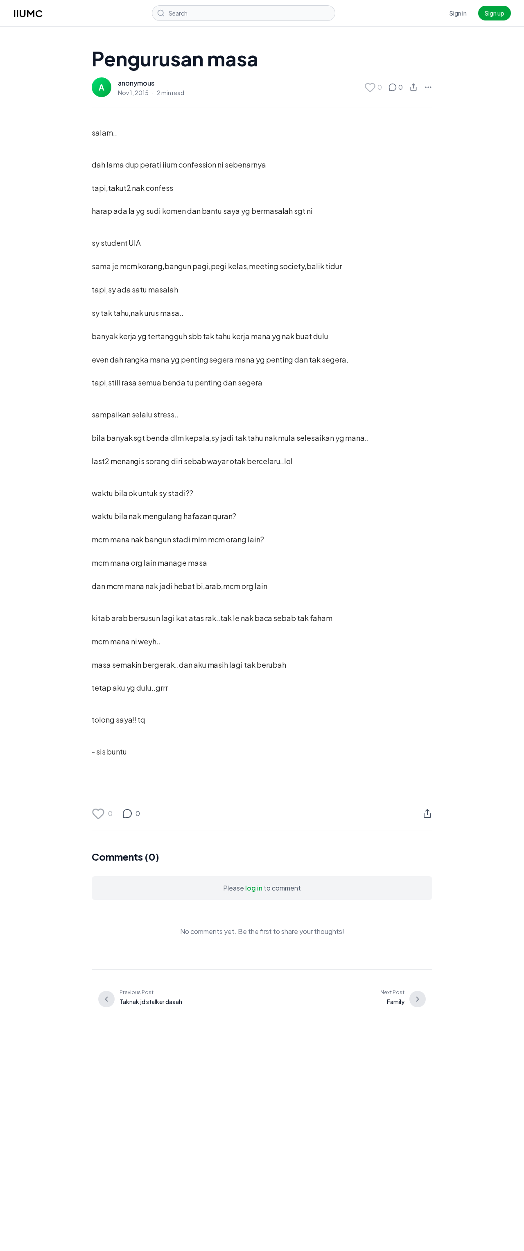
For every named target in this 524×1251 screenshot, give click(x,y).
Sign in (458, 13)
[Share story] (413, 87)
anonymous (136, 83)
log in (253, 888)
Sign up (494, 13)
